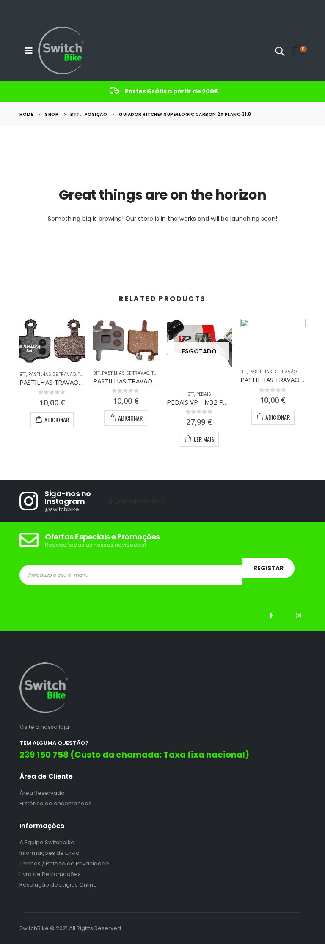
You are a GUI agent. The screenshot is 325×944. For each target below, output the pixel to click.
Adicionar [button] (56, 419)
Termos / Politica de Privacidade (64, 863)
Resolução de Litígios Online (58, 885)
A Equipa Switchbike (46, 842)
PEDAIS (203, 394)
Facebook (271, 615)
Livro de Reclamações (50, 874)
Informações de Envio (49, 853)
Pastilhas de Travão (52, 374)
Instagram (298, 615)
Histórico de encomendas (55, 803)
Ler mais (204, 439)
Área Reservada (42, 793)
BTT (22, 374)
